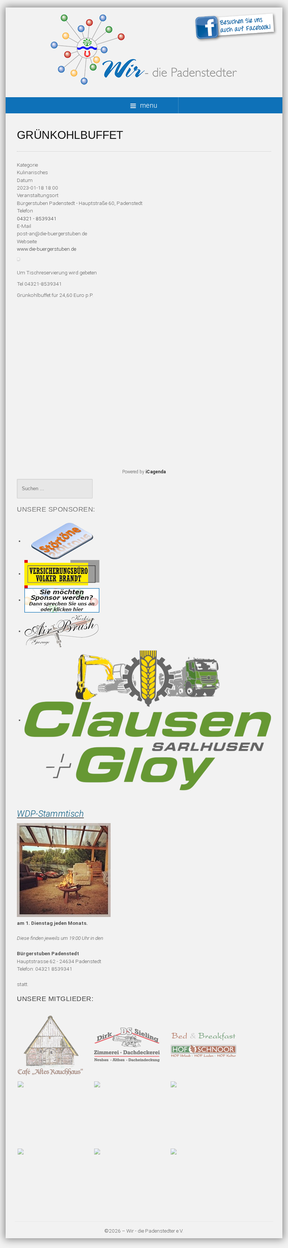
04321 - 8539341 (37, 218)
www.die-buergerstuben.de (46, 249)
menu (148, 105)
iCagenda (156, 471)
